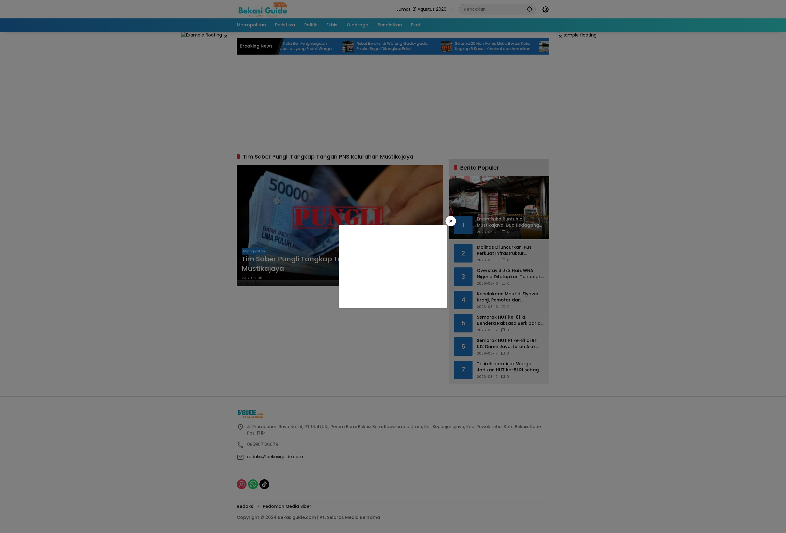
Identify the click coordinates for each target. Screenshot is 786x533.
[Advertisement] (393, 266)
